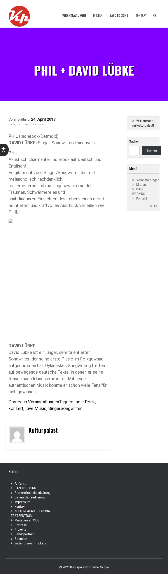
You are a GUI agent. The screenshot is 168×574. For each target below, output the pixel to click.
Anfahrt (20, 483)
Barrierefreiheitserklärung (33, 493)
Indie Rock (84, 401)
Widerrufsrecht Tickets (30, 543)
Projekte (20, 529)
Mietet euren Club (27, 520)
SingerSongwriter (65, 408)
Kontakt (141, 15)
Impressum (22, 502)
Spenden (21, 538)
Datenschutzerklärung (30, 497)
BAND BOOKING (119, 15)
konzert (16, 408)
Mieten (97, 15)
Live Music (35, 408)
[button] (4, 150)
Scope (104, 567)
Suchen (134, 141)
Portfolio (21, 525)
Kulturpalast (37, 124)
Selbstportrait (24, 534)
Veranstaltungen (74, 15)
